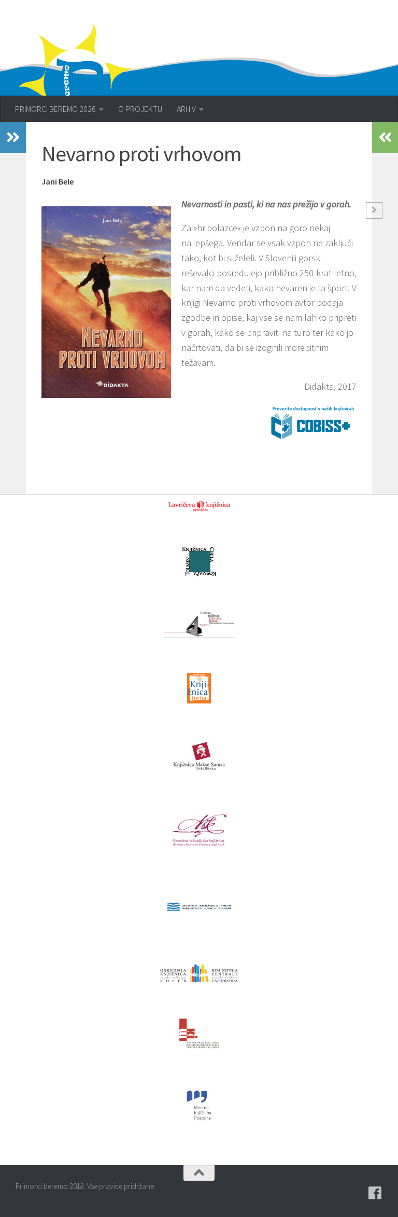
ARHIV (186, 109)
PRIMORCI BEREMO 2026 (55, 109)
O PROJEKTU (140, 109)
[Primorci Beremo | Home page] (100, 80)
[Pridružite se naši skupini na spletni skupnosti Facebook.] (375, 1193)
